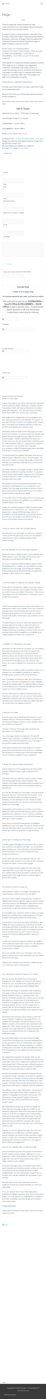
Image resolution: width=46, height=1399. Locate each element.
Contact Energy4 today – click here (29, 139)
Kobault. (13, 1395)
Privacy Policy (23, 148)
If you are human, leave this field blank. (17, 272)
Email (29, 56)
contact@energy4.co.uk (17, 134)
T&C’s (11, 148)
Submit (9, 264)
